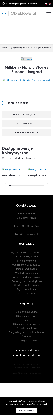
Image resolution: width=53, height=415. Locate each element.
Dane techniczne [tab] (24, 132)
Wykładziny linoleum (26, 272)
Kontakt (26, 355)
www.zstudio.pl (33, 373)
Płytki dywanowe (26, 260)
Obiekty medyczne (26, 315)
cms (23, 373)
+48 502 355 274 (29, 225)
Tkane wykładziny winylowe (26, 281)
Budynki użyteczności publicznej (26, 332)
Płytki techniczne (26, 289)
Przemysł (26, 336)
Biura (26, 319)
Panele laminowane (26, 268)
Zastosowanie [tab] (24, 123)
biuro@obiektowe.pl (26, 234)
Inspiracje (26, 350)
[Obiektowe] (19, 13)
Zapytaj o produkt (17, 103)
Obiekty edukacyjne (27, 311)
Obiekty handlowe (27, 328)
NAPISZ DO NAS (26, 410)
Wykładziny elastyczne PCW (26, 252)
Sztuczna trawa (26, 293)
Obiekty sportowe (27, 340)
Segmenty (26, 303)
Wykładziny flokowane (26, 285)
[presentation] (4, 185)
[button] (10, 185)
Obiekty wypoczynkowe (26, 323)
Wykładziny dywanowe (26, 256)
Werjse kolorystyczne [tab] (24, 114)
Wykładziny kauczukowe (26, 277)
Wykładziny (26, 244)
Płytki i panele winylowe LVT (26, 264)
